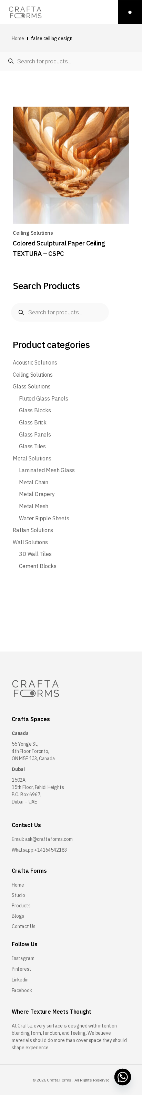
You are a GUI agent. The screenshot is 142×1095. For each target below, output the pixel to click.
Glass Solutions (31, 386)
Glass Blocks (35, 410)
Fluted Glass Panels (43, 398)
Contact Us (24, 926)
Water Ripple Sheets (44, 518)
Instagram (23, 958)
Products (21, 906)
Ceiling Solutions (33, 233)
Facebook (22, 990)
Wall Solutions (30, 542)
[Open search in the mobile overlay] (71, 61)
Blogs (18, 916)
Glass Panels (35, 434)
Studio (18, 895)
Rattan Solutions (33, 530)
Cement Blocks (38, 566)
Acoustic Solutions (35, 362)
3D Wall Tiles (35, 554)
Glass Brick (33, 422)
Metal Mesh (33, 506)
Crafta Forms (59, 1080)
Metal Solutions (32, 458)
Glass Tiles (32, 446)
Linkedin (20, 980)
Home (18, 885)
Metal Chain (33, 482)
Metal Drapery (37, 494)
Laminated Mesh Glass (46, 470)
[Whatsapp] (122, 1077)
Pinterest (21, 969)
